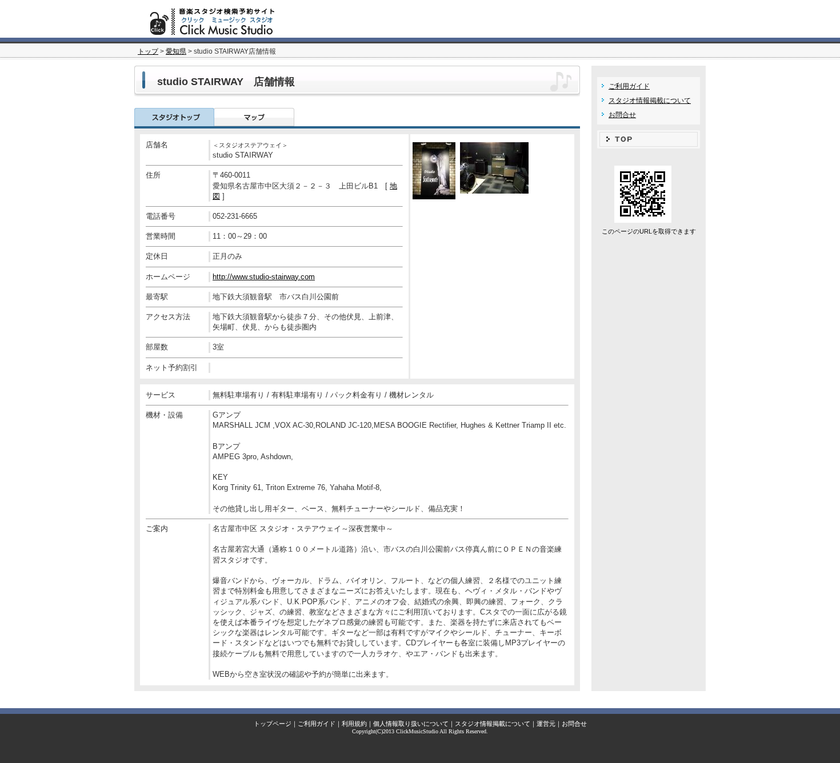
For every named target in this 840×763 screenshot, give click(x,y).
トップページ (272, 723)
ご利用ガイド (629, 86)
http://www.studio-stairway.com (264, 276)
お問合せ (622, 115)
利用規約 (354, 723)
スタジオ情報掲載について (650, 101)
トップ (148, 51)
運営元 (546, 723)
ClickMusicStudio (417, 731)
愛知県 (176, 51)
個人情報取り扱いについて (411, 723)
